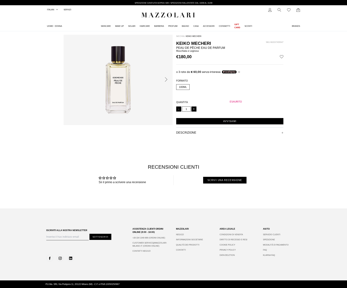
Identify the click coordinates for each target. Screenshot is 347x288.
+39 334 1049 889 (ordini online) (148, 238)
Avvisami (229, 121)
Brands (296, 26)
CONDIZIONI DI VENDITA (231, 234)
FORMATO (182, 80)
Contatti (181, 250)
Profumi (172, 26)
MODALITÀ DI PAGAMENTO (276, 245)
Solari (131, 26)
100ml (183, 87)
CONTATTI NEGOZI (141, 251)
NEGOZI (180, 234)
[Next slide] (167, 80)
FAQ (265, 250)
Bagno (185, 26)
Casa (196, 26)
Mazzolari (169, 16)
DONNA (58, 26)
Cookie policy (227, 245)
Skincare (106, 26)
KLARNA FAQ (269, 255)
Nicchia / (180, 36)
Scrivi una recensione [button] (224, 180)
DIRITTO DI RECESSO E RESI (233, 239)
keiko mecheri (193, 36)
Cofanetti (224, 26)
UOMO (50, 26)
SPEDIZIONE (269, 239)
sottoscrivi (100, 237)
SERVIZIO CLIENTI (271, 234)
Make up (119, 26)
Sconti (248, 26)
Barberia (159, 26)
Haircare (145, 26)
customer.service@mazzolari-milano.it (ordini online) (149, 244)
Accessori (209, 26)
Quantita (182, 102)
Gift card (237, 26)
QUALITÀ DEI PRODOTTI (187, 245)
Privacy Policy (228, 250)
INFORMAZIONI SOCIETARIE (189, 239)
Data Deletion (227, 255)
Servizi (67, 9)
